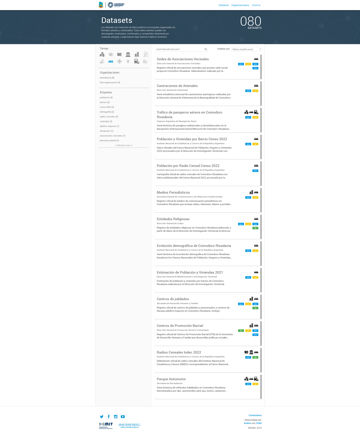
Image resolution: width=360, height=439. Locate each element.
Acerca (256, 5)
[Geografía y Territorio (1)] (119, 56)
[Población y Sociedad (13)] (110, 63)
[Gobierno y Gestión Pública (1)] (128, 56)
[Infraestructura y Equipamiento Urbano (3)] (136, 56)
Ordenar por (223, 48)
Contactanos (255, 415)
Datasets (224, 5)
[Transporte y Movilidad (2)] (136, 63)
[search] (206, 49)
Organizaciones (240, 5)
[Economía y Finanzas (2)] (102, 56)
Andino (247, 423)
